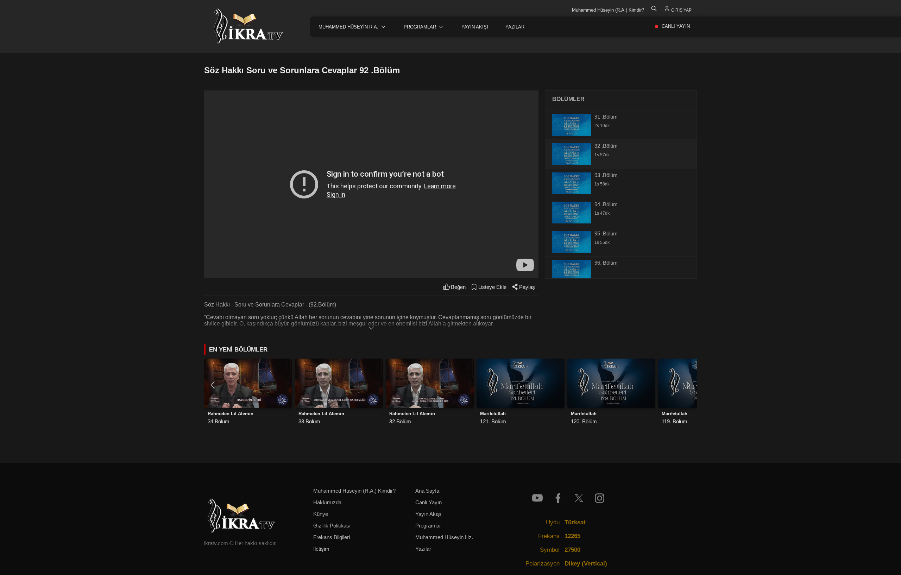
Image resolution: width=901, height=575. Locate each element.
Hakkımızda (327, 502)
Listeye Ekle (492, 287)
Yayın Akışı (428, 514)
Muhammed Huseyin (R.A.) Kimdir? (354, 491)
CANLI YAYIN (676, 26)
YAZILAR (514, 27)
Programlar (428, 526)
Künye (320, 514)
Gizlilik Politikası (332, 526)
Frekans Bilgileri (331, 537)
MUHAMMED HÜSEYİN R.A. (348, 27)
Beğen (458, 287)
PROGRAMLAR (420, 27)
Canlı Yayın (428, 502)
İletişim (321, 549)
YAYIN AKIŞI (474, 27)
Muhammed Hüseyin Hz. (444, 537)
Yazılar (423, 549)
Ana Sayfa (427, 491)
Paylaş (527, 287)
